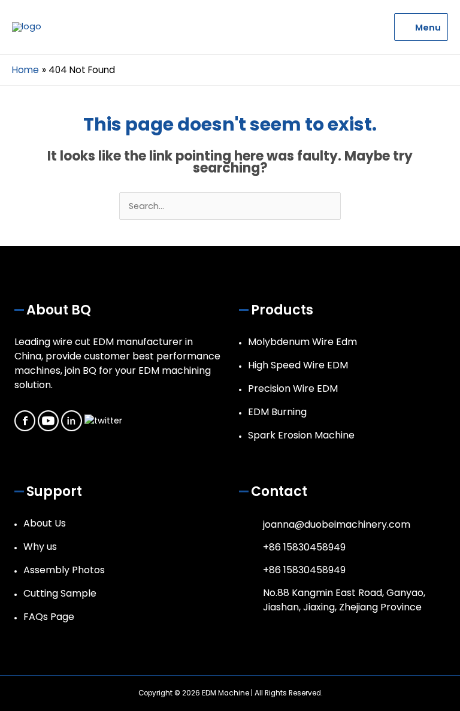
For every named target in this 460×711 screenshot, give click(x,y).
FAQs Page (48, 617)
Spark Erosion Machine (301, 435)
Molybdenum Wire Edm (302, 342)
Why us (40, 546)
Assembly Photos (64, 570)
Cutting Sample (59, 593)
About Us (44, 523)
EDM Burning (277, 412)
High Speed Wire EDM (298, 365)
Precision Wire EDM (293, 388)
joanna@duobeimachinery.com (336, 524)
